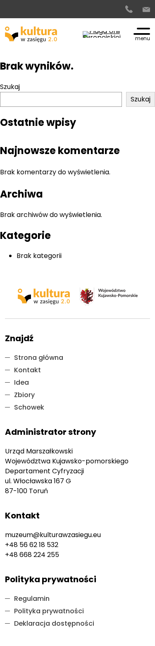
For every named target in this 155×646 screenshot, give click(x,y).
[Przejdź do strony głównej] (31, 34)
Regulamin (32, 598)
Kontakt (27, 370)
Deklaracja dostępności (54, 623)
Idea (21, 382)
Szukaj (10, 87)
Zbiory (24, 395)
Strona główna (38, 357)
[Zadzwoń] (129, 9)
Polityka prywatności (49, 611)
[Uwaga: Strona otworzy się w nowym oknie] (102, 34)
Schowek (29, 407)
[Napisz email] (146, 9)
